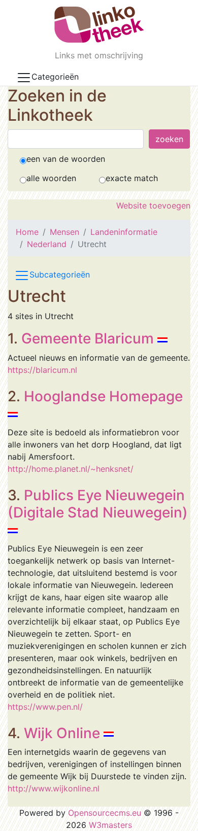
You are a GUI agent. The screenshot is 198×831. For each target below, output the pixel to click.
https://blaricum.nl (42, 370)
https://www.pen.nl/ (45, 707)
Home (27, 232)
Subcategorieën (59, 274)
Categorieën (55, 77)
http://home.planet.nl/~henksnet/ (71, 469)
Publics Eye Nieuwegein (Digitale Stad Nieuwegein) (98, 504)
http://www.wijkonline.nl (54, 788)
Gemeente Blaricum (87, 338)
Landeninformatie (123, 232)
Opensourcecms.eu (104, 813)
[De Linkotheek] (99, 24)
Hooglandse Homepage (103, 396)
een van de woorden (65, 159)
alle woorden (51, 178)
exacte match (132, 178)
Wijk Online (62, 733)
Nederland (47, 244)
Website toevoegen (153, 205)
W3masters (110, 825)
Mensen (64, 232)
